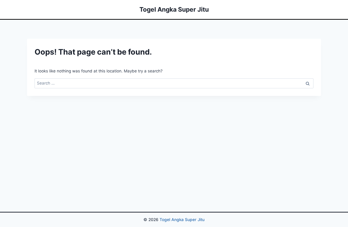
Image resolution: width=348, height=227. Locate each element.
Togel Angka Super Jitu (182, 219)
